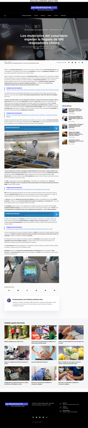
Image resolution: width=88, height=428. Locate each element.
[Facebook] (69, 62)
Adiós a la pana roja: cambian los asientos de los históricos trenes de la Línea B (72, 95)
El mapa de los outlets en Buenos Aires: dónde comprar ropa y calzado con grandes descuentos (75, 110)
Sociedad (43, 15)
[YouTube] (43, 417)
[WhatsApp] (82, 62)
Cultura (56, 15)
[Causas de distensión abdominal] (44, 353)
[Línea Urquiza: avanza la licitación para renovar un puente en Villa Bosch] (64, 141)
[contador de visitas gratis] (37, 422)
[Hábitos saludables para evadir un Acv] (17, 332)
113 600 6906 (65, 408)
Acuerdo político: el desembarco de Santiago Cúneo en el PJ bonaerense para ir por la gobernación (76, 126)
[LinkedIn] (75, 62)
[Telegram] (79, 62)
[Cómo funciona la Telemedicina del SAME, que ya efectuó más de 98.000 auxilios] (44, 332)
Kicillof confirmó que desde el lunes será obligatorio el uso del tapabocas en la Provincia (28, 189)
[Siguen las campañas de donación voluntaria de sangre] (17, 353)
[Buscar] (4, 15)
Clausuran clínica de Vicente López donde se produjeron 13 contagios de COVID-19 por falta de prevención (32, 89)
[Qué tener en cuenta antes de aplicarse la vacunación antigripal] (44, 373)
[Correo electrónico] (54, 290)
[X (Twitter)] (72, 62)
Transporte (63, 15)
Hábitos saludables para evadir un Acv (13, 341)
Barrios (49, 15)
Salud (62, 29)
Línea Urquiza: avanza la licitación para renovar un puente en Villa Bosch (76, 141)
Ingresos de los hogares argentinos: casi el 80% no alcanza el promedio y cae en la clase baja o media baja (76, 134)
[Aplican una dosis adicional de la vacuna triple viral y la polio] (71, 332)
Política (36, 15)
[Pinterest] (27, 290)
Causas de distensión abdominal (39, 362)
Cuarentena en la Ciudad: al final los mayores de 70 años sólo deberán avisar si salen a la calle (29, 229)
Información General (26, 15)
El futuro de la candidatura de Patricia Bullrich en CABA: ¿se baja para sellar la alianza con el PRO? (76, 118)
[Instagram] (40, 417)
